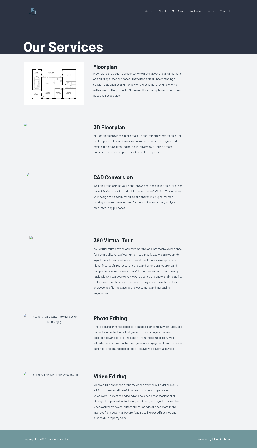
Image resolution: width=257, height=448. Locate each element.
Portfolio (195, 11)
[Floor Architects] (32, 10)
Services (177, 11)
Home (149, 11)
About (162, 11)
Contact (225, 11)
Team (210, 11)
